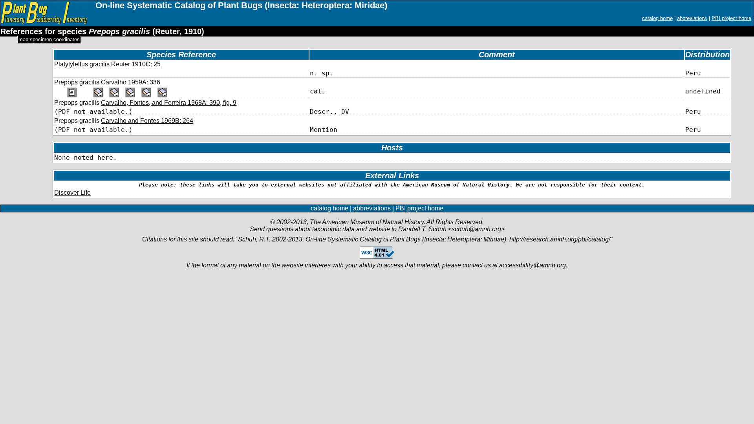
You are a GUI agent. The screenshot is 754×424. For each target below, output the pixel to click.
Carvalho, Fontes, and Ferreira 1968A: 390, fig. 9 (168, 102)
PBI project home (731, 18)
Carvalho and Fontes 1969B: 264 (147, 120)
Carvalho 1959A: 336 (130, 82)
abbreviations (692, 18)
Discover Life (72, 192)
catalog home (657, 18)
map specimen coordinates (49, 39)
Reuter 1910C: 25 (136, 64)
